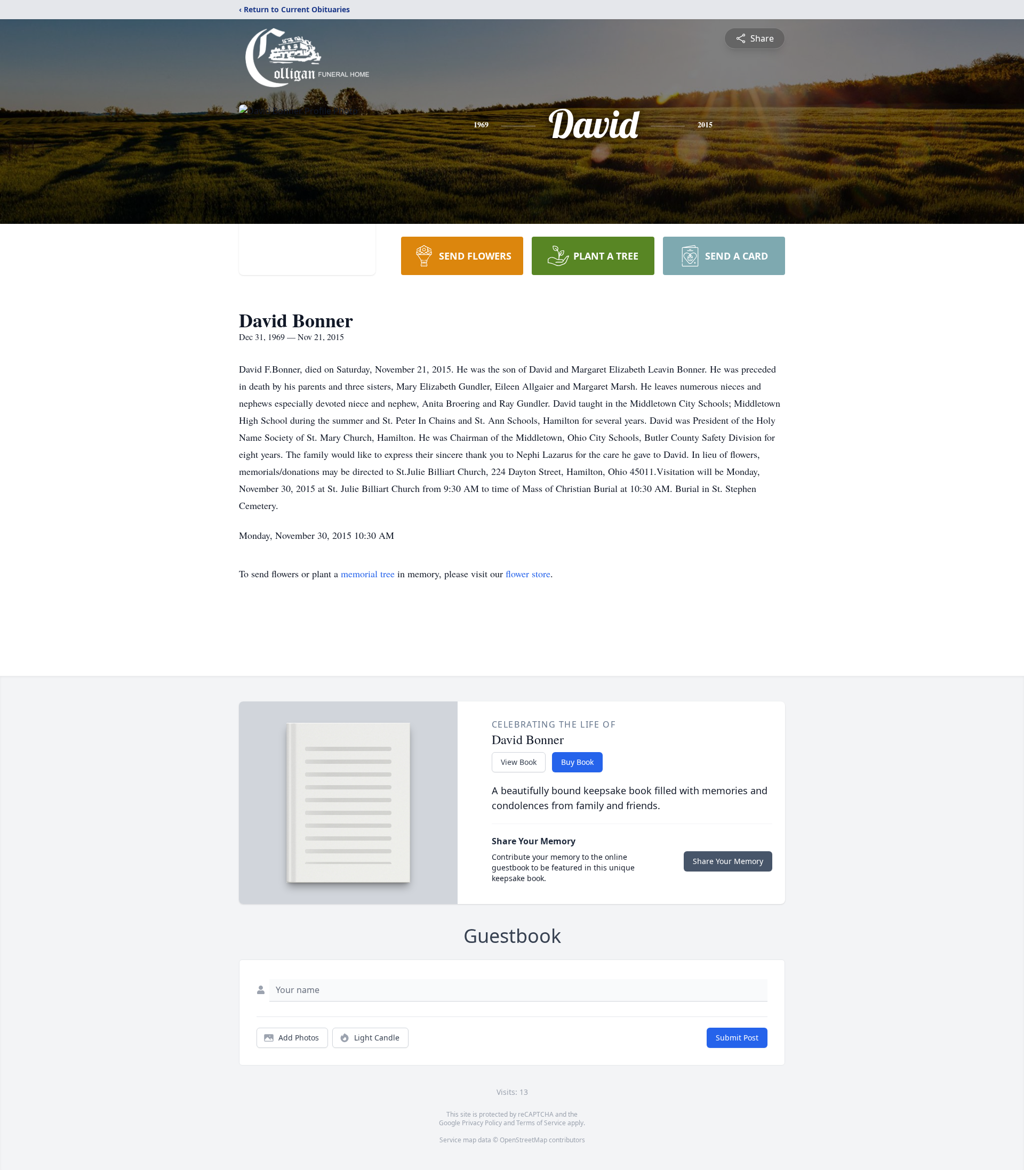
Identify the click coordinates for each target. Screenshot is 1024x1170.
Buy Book (577, 762)
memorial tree (368, 573)
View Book (519, 762)
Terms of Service (541, 1122)
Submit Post (737, 1037)
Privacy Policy (482, 1122)
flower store (528, 573)
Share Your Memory (728, 861)
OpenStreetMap (523, 1139)
